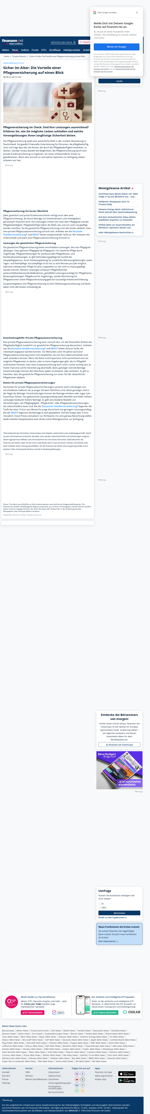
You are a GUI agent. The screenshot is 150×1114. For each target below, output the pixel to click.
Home (6, 56)
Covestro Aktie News (97, 1052)
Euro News (37, 1033)
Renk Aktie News (117, 1042)
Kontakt (6, 1072)
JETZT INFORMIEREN (32, 1012)
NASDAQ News (118, 1030)
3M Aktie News (82, 1061)
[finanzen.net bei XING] (82, 1085)
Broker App (100, 1079)
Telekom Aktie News (60, 1058)
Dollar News (24, 1033)
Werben (29, 1076)
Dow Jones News (101, 1030)
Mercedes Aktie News (123, 1046)
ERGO (35, 234)
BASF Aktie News (29, 1036)
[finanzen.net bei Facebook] (82, 1074)
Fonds (35, 50)
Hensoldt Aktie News (37, 1042)
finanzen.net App (103, 1072)
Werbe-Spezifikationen (36, 1079)
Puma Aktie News (32, 1055)
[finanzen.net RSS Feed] (82, 1090)
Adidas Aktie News (52, 1055)
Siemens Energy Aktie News (93, 1036)
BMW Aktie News (97, 1058)
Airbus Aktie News (34, 1046)
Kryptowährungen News (57, 1033)
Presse (5, 1079)
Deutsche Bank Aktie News (75, 1039)
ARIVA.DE (73, 1110)
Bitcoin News (77, 1033)
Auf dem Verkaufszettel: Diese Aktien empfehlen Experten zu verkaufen (117, 218)
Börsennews (8, 1030)
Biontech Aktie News (73, 1046)
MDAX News (69, 1030)
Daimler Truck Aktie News (92, 1055)
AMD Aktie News (52, 1049)
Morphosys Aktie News (114, 1049)
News (15, 50)
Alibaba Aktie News (38, 1058)
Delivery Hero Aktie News (14, 1058)
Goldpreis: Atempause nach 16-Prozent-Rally (114, 203)
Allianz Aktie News (11, 1039)
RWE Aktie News (98, 1042)
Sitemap (6, 1083)
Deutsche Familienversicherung (28, 348)
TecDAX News (84, 1030)
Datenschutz (54, 1076)
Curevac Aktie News (11, 1055)
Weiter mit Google (116, 46)
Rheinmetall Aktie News (117, 1033)
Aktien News (22, 1030)
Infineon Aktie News (58, 1042)
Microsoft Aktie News (32, 1039)
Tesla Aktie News (10, 1036)
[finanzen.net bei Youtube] (77, 1079)
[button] (89, 42)
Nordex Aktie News (11, 1049)
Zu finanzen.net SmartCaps (119, 744)
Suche (119, 81)
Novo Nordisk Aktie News (14, 1052)
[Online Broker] (13, 43)
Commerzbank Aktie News (123, 1039)
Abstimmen (119, 913)
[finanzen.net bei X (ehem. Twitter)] (82, 1079)
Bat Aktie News (79, 1058)
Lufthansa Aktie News (12, 1046)
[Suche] (74, 42)
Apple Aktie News (99, 1039)
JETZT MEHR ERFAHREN (104, 1012)
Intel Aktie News (56, 1052)
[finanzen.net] (12, 40)
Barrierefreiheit (56, 1092)
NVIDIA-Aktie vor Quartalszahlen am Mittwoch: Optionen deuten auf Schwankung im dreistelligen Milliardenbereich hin (117, 226)
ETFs (43, 50)
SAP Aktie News (52, 1039)
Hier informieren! (107, 941)
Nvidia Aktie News (94, 1033)
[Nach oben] (136, 1111)
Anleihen (88, 50)
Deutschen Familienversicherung (59, 406)
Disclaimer (53, 1079)
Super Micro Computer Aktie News (19, 1061)
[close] (137, 12)
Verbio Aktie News (64, 1061)
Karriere (6, 1076)
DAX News (56, 1030)
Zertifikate (55, 50)
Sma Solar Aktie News (118, 1055)
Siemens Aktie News (119, 1052)
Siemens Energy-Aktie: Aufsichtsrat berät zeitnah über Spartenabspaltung (118, 210)
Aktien (5, 50)
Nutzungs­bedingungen (59, 1083)
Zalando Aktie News (117, 1058)
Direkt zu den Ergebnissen (111, 917)
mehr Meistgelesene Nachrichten (115, 232)
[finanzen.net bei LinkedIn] (77, 1085)
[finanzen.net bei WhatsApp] (77, 1090)
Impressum (54, 1072)
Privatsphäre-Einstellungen (55, 1087)
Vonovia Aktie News (32, 1049)
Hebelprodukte (71, 50)
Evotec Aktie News (91, 1049)
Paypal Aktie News (79, 1042)
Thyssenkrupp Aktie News (97, 1046)
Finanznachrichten (40, 1030)
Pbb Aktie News (45, 1061)
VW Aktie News (99, 1061)
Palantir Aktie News (75, 1052)
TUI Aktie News (116, 1036)
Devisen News (9, 1033)
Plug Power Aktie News (13, 1042)
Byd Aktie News (53, 1046)
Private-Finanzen (19, 56)
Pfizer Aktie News (37, 1052)
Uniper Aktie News (71, 1049)
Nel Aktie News (70, 1055)
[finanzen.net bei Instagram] (77, 1074)
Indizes (25, 50)
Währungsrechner (104, 1076)
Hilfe (27, 1072)
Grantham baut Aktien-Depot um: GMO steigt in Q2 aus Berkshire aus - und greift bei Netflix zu (118, 195)
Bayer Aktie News (47, 1036)
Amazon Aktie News (68, 1036)
